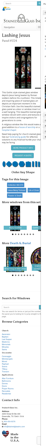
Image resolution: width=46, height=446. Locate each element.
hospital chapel (9, 130)
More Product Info (23, 148)
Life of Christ (34, 190)
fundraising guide (18, 137)
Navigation (9, 27)
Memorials (6, 344)
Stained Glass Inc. (10, 408)
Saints (4, 349)
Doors (4, 386)
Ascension (6, 334)
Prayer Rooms (8, 388)
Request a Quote (23, 155)
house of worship (27, 127)
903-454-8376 (9, 421)
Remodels (6, 391)
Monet (4, 361)
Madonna (6, 341)
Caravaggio (6, 356)
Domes (5, 383)
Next (39, 218)
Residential (6, 393)
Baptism (5, 336)
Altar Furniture (8, 378)
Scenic (4, 366)
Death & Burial (20, 243)
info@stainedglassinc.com (14, 426)
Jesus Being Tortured (16, 190)
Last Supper (7, 339)
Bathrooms (6, 381)
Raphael (5, 364)
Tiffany (4, 369)
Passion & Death (14, 195)
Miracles (5, 347)
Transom (5, 371)
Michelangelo (7, 359)
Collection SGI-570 (15, 185)
